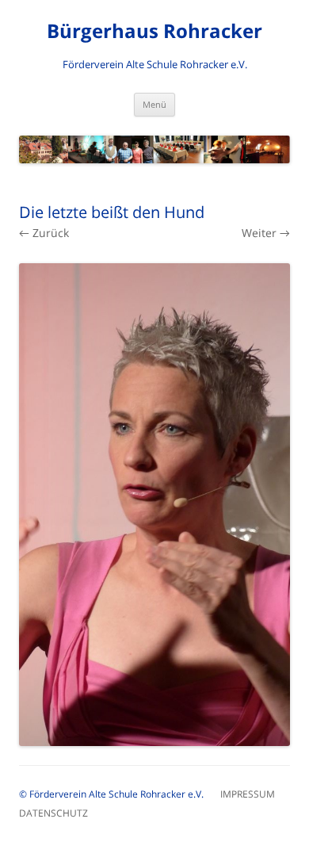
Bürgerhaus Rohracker (154, 31)
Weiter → (266, 232)
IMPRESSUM (254, 794)
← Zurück (44, 232)
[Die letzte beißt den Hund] (154, 504)
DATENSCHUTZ (53, 813)
